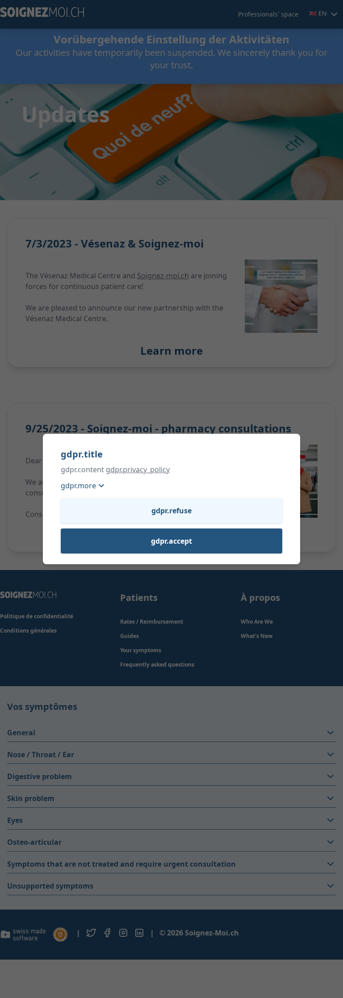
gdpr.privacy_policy (138, 469)
